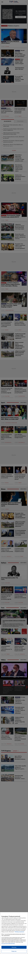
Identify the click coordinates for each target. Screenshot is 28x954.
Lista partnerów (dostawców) (8, 943)
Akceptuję (14, 947)
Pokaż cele (14, 951)
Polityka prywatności (19, 931)
